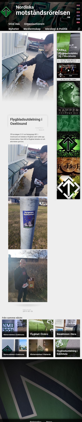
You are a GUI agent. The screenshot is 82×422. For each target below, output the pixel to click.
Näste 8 (41, 130)
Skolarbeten (70, 3)
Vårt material (41, 3)
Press (55, 3)
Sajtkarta (26, 3)
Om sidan (11, 3)
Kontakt (11, 1)
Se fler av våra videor (68, 79)
